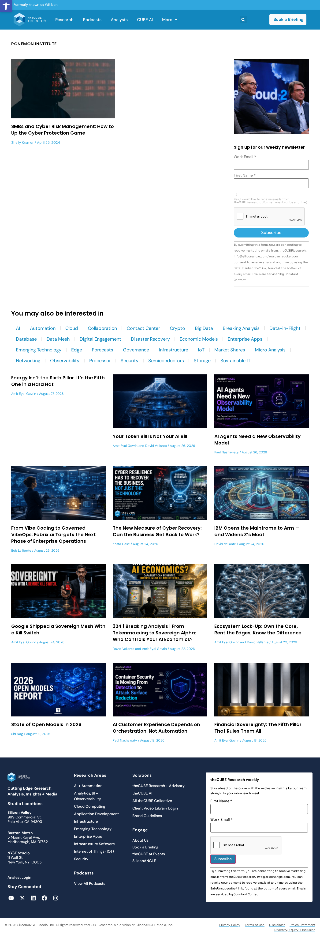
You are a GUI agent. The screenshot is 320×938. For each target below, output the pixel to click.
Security (129, 361)
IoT (201, 350)
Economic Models (199, 339)
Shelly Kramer (22, 142)
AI (18, 328)
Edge (76, 350)
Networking (28, 361)
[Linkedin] (33, 898)
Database (26, 339)
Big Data (204, 328)
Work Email (245, 157)
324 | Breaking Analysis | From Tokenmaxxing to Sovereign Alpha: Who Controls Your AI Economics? (154, 633)
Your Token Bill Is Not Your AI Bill (150, 436)
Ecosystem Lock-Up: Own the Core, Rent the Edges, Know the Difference (257, 629)
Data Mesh (58, 339)
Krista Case (121, 544)
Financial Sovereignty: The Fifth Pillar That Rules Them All (257, 727)
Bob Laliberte (21, 550)
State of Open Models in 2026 (46, 724)
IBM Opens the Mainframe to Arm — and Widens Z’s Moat (257, 531)
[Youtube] (11, 898)
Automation (43, 328)
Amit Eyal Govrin (23, 394)
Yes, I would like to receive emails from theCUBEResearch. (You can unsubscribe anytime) (270, 201)
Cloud (71, 328)
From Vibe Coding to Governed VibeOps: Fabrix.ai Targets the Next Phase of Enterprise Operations (53, 534)
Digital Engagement (100, 339)
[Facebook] (44, 898)
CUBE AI (145, 20)
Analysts (119, 20)
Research (64, 20)
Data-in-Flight (285, 328)
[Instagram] (55, 898)
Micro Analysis (270, 350)
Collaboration (102, 328)
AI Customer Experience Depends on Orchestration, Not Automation (156, 727)
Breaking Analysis (241, 328)
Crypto (177, 328)
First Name (245, 175)
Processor (100, 361)
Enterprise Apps (245, 339)
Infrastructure (173, 350)
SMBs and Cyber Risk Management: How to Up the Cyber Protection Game (62, 129)
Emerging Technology (38, 350)
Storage (202, 361)
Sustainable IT (235, 361)
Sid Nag (17, 734)
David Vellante (156, 446)
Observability (64, 361)
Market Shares (229, 350)
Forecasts (102, 350)
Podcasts (92, 20)
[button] (6, 6)
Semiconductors (166, 361)
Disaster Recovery (150, 339)
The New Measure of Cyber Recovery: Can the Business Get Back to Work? (157, 531)
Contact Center (143, 328)
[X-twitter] (22, 898)
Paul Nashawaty (226, 452)
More (167, 20)
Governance (136, 350)
